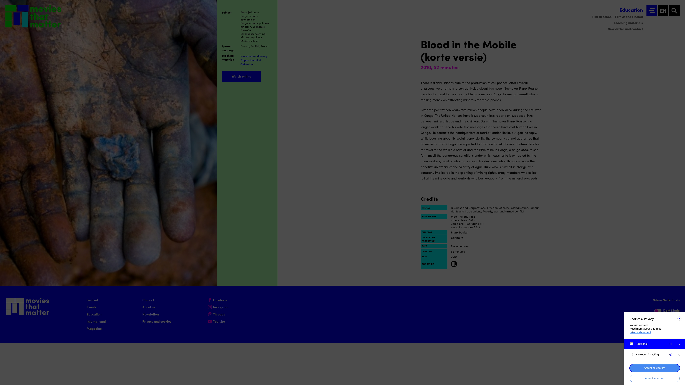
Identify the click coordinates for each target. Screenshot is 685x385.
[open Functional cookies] (679, 344)
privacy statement (640, 332)
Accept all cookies (654, 368)
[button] (651, 344)
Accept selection (654, 378)
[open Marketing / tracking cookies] (679, 355)
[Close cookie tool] (679, 318)
